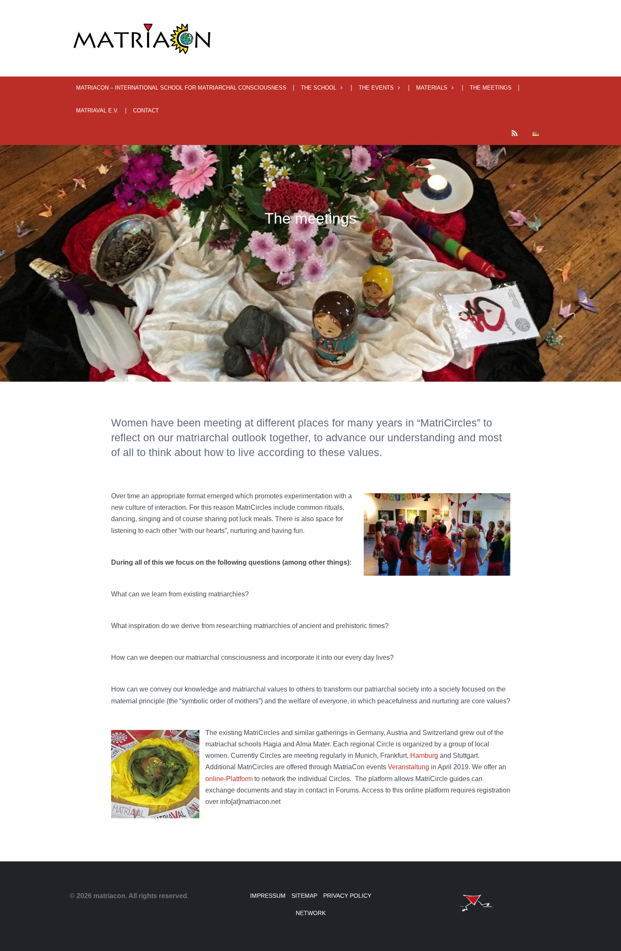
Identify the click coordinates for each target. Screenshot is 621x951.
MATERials (431, 88)
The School (318, 88)
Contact (146, 110)
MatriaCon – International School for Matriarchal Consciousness (181, 88)
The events (376, 88)
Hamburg (424, 755)
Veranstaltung (408, 767)
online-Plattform (229, 778)
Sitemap (304, 895)
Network (311, 913)
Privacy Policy (347, 895)
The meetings (491, 88)
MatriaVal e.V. (97, 110)
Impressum (268, 895)
